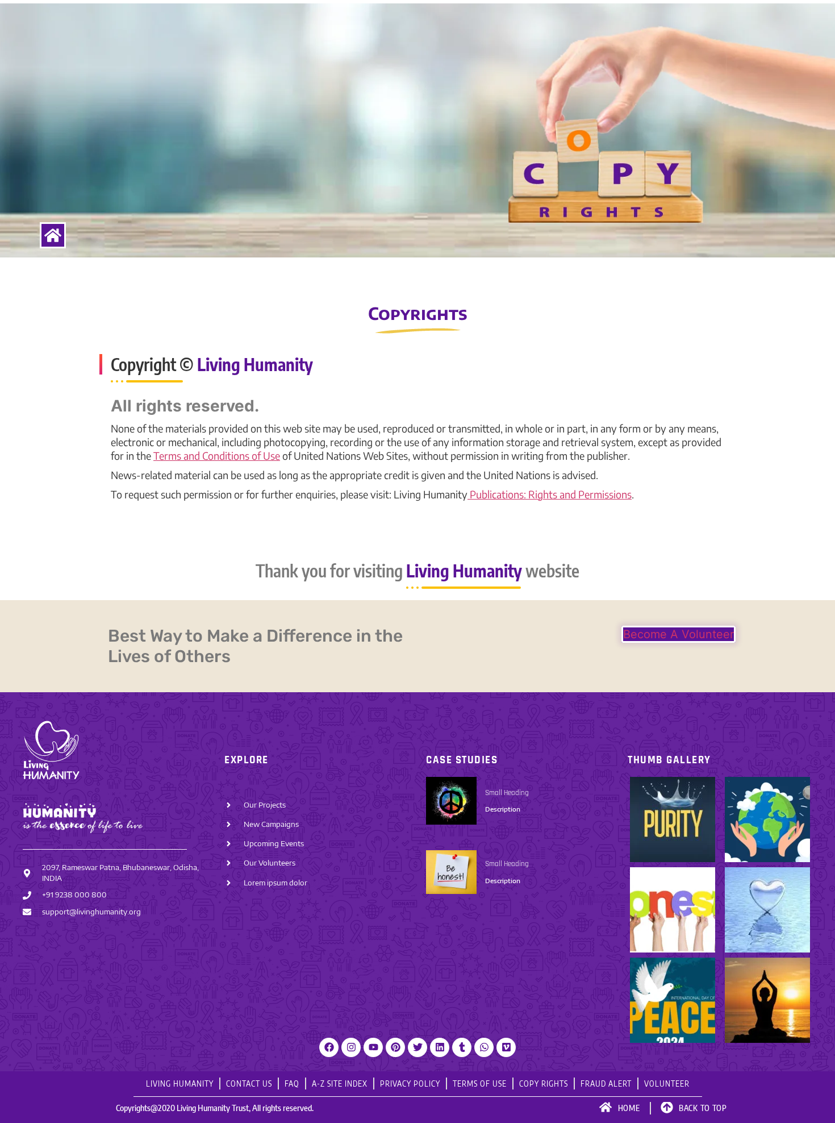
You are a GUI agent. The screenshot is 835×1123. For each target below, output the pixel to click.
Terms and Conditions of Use (216, 455)
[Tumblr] (461, 1047)
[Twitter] (417, 1047)
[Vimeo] (506, 1047)
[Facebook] (329, 1047)
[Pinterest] (395, 1047)
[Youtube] (373, 1047)
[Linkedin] (439, 1047)
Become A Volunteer (678, 634)
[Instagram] (351, 1047)
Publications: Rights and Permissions (549, 494)
